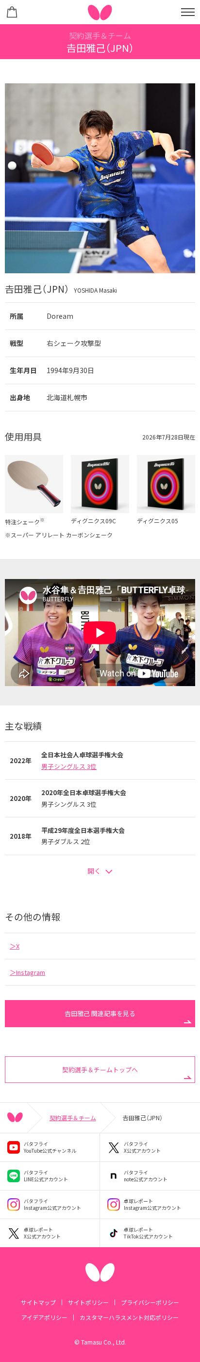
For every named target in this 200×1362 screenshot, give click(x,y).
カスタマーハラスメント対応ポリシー (129, 1317)
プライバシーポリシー (150, 1302)
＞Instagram (27, 972)
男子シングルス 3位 (69, 766)
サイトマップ (38, 1302)
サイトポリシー (88, 1302)
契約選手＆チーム (73, 1117)
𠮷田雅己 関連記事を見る (100, 1013)
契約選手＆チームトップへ (100, 1069)
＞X (14, 946)
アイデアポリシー (44, 1317)
